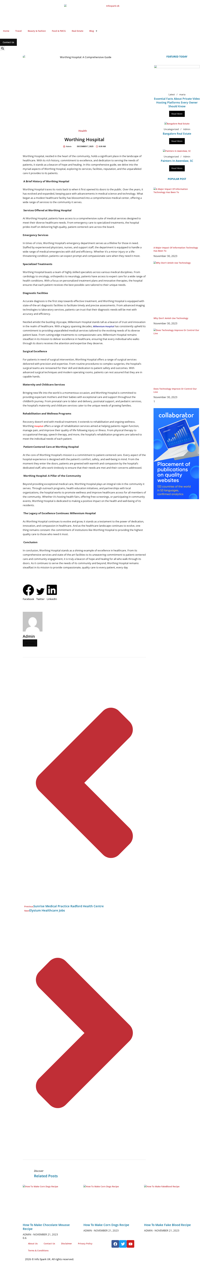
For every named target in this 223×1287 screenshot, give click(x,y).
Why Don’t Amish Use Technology (171, 318)
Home (6, 30)
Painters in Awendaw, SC (177, 161)
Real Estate (77, 30)
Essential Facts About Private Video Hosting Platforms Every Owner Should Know (177, 102)
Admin (186, 129)
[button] (2, 48)
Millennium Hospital (103, 326)
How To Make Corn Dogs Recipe (106, 1225)
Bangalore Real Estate (177, 133)
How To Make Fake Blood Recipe (167, 1225)
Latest (172, 94)
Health (82, 130)
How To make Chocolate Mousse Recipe (46, 1227)
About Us (33, 1243)
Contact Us (49, 1243)
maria (182, 94)
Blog (91, 30)
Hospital (38, 426)
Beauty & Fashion (37, 30)
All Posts (29, 643)
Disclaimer (66, 1243)
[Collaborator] (176, 498)
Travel (18, 30)
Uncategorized (171, 129)
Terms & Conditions (38, 1250)
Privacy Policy (85, 1243)
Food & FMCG (59, 30)
